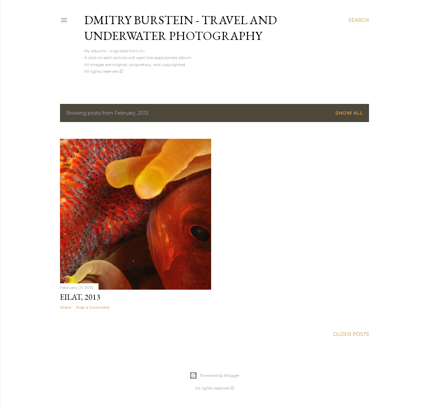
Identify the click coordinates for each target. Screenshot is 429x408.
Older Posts (351, 334)
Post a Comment (93, 307)
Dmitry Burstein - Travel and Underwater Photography (180, 28)
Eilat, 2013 (80, 297)
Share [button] (65, 307)
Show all (349, 113)
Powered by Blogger (220, 375)
